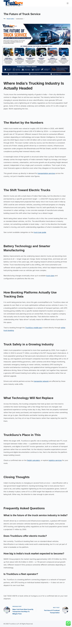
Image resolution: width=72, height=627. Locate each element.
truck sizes (50, 276)
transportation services (46, 173)
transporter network (41, 381)
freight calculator (33, 460)
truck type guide (40, 232)
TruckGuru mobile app (33, 328)
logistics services (55, 460)
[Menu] (67, 3)
